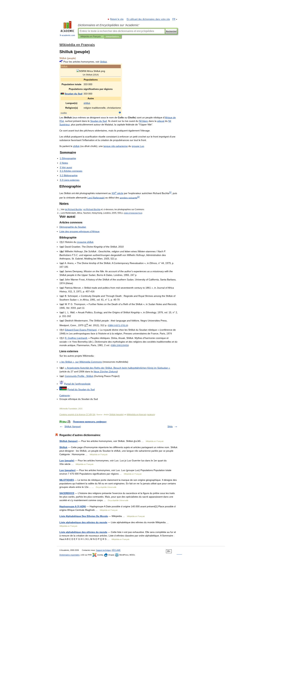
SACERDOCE (66, 493)
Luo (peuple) (66, 460)
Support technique (103, 550)
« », (80, 361)
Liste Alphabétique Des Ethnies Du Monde (83, 516)
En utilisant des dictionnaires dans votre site (148, 19)
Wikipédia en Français (90, 36)
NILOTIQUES (66, 480)
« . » (117, 367)
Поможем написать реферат (90, 421)
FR (173, 19)
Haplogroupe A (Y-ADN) (72, 506)
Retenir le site (117, 19)
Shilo (170, 426)
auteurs (151, 414)
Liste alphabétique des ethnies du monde (83, 532)
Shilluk (63, 447)
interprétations (112, 36)
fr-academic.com (67, 35)
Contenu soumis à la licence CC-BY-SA (77, 414)
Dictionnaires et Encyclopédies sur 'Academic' (108, 25)
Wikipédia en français (136, 414)
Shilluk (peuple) (116, 414)
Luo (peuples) (67, 470)
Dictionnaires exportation (69, 555)
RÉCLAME (116, 550)
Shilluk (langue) (72, 426)
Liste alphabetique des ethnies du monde (83, 522)
